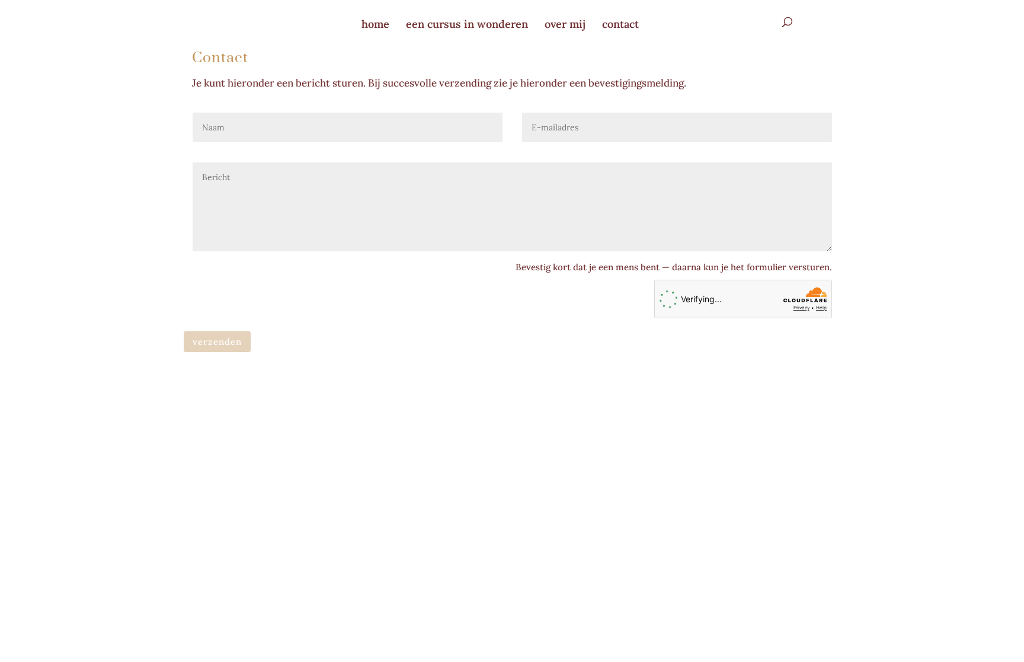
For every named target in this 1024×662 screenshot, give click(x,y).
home (375, 24)
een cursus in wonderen (467, 24)
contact (620, 24)
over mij (565, 24)
